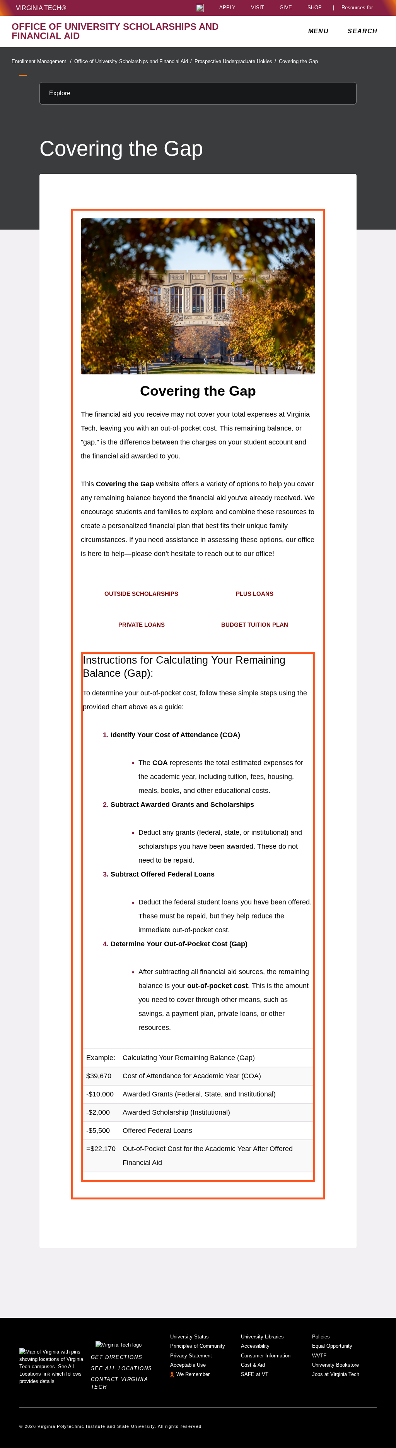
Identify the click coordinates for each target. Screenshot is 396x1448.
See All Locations (124, 1368)
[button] (141, 594)
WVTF (319, 1356)
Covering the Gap (298, 61)
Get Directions (119, 1357)
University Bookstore (335, 1365)
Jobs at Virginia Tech (335, 1374)
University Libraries (262, 1337)
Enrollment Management (42, 61)
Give (286, 7)
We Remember (193, 1374)
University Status (189, 1337)
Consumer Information (265, 1356)
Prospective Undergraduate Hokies (235, 61)
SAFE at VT (254, 1374)
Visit (257, 7)
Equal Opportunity (332, 1346)
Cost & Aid (253, 1365)
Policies (321, 1337)
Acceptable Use (188, 1365)
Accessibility (255, 1346)
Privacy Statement (191, 1356)
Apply (227, 7)
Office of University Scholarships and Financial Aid (133, 61)
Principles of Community (197, 1346)
